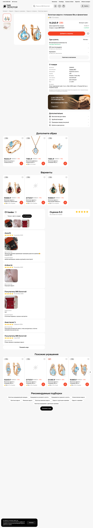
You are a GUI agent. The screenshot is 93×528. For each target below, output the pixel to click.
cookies (21, 522)
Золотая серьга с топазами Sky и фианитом (53, 161)
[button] (69, 43)
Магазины (54, 1)
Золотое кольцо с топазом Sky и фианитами (9, 161)
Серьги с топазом (32, 11)
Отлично (31, 522)
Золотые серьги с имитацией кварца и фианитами (54, 200)
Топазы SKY (72, 69)
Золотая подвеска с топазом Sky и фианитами (31, 161)
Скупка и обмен (69, 1)
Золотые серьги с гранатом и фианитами (10, 200)
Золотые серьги (43, 11)
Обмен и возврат (85, 1)
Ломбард (61, 1)
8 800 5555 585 (6, 1)
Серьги (11, 11)
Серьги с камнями (20, 11)
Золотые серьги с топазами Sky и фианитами (31, 200)
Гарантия (77, 1)
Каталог (5, 11)
